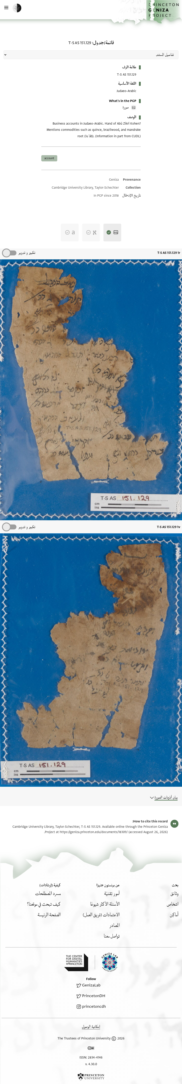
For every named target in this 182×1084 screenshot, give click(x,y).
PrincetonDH (93, 995)
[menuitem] (174, 893)
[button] (164, 11)
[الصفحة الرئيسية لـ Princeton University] (91, 1076)
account (49, 158)
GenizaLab (91, 985)
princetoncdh (94, 1006)
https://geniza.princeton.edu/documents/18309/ (94, 832)
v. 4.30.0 (91, 1064)
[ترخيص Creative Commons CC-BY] (91, 1049)
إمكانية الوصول (91, 1027)
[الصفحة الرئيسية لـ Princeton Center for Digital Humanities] (76, 962)
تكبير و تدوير (26, 253)
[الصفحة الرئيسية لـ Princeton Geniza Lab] (106, 962)
